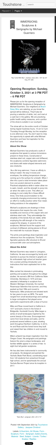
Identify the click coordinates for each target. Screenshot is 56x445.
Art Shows (34, 431)
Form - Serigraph (27, 433)
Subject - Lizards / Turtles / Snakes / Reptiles (34, 437)
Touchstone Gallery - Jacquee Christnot (33, 426)
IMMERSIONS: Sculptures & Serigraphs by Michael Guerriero (29, 27)
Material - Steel (17, 436)
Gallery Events (41, 433)
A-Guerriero (24, 431)
